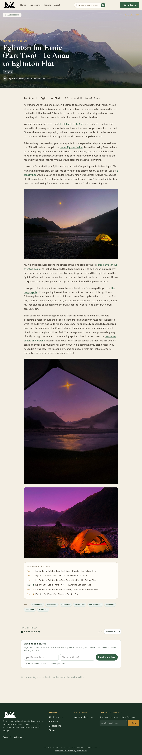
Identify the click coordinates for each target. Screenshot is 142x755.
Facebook (7, 737)
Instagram (18, 737)
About (57, 5)
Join (133, 723)
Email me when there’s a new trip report (46, 663)
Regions (47, 5)
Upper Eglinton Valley (71, 147)
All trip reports (13, 15)
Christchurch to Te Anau (71, 124)
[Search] (103, 5)
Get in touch (129, 5)
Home (23, 5)
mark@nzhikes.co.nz (83, 717)
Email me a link (106, 657)
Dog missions (55, 725)
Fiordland (53, 721)
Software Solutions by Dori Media (71, 750)
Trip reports (34, 5)
